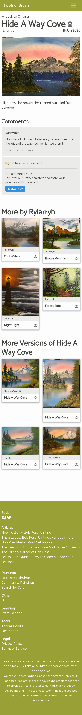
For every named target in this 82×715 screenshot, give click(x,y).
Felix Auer (38, 700)
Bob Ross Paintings (16, 578)
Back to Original (17, 16)
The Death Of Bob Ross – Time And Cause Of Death (41, 547)
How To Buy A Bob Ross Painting (26, 532)
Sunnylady (12, 132)
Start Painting (12, 613)
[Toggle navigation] (73, 6)
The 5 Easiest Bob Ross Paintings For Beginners (37, 537)
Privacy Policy (12, 643)
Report (8, 150)
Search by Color (14, 587)
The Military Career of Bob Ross (25, 552)
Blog (5, 600)
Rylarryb (8, 30)
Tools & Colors (12, 626)
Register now (15, 188)
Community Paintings (18, 582)
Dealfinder (10, 631)
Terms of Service (14, 648)
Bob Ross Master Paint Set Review (27, 542)
